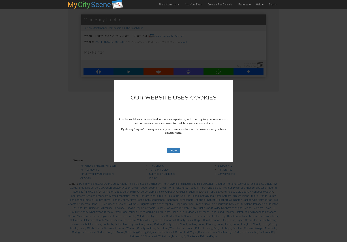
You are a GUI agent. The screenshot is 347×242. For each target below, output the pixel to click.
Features (243, 4)
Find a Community (169, 4)
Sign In (273, 4)
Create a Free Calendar (220, 4)
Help (259, 4)
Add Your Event (193, 4)
